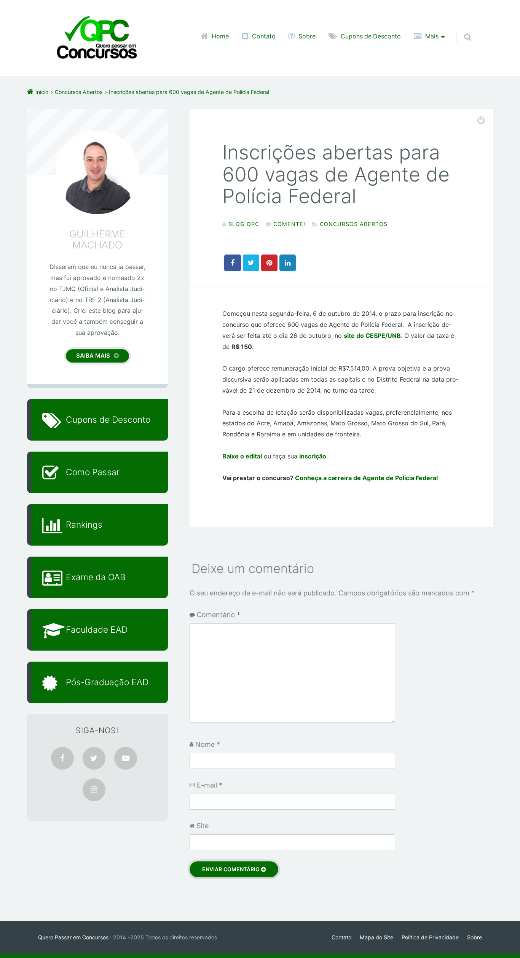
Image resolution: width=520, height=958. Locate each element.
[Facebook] (62, 758)
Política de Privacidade (430, 937)
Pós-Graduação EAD (107, 682)
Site (202, 826)
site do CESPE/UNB (372, 335)
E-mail (209, 785)
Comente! (289, 224)
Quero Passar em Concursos (73, 937)
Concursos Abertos (354, 224)
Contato (264, 36)
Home (220, 36)
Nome (207, 744)
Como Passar (93, 472)
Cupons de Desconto (371, 36)
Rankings (84, 524)
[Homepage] (96, 38)
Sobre (307, 36)
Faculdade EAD (97, 629)
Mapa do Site (376, 937)
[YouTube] (125, 758)
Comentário (218, 615)
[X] (94, 758)
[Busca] (460, 29)
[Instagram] (94, 789)
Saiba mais (93, 355)
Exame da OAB (96, 577)
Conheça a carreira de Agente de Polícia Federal (366, 478)
